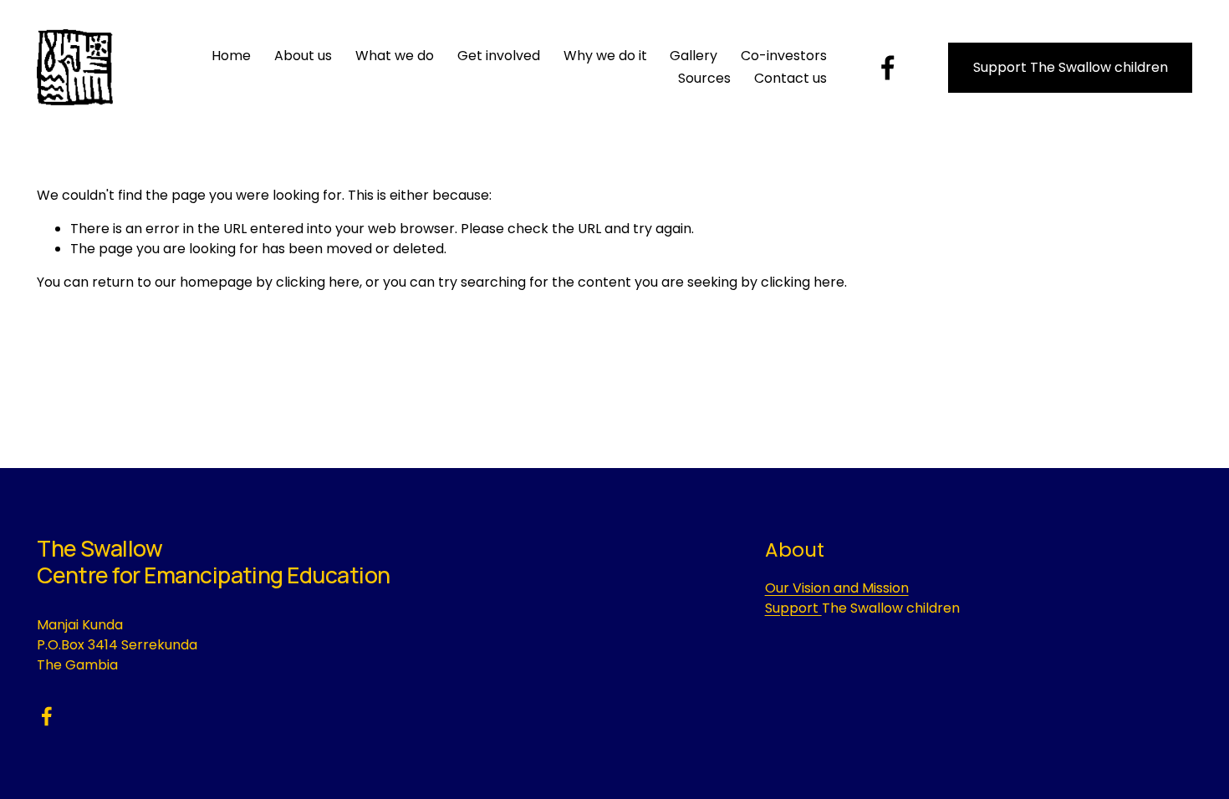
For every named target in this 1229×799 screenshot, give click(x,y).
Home (231, 55)
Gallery (693, 55)
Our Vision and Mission (837, 588)
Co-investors (784, 55)
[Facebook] (888, 68)
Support (793, 608)
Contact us (790, 78)
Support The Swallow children (1070, 67)
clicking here (318, 282)
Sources (704, 78)
